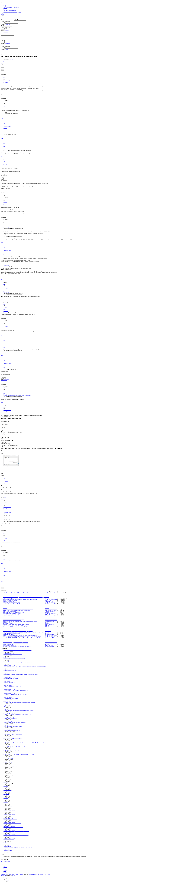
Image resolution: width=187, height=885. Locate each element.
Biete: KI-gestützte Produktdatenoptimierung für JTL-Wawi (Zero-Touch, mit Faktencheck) (17, 592)
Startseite (2, 861)
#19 (4, 559)
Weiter (1, 63)
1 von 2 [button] (2, 64)
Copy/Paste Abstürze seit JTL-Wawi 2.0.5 (9, 638)
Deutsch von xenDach (44, 874)
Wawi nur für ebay (5, 608)
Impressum (5, 870)
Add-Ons (21, 874)
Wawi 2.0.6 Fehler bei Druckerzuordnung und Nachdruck (12, 620)
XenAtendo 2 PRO (3, 875)
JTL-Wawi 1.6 (47, 593)
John (1, 279)
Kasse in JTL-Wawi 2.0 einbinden (7, 623)
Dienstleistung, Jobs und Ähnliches (50, 592)
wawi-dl (2, 138)
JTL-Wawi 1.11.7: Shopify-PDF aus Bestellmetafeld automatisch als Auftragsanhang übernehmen (18, 631)
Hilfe (4, 861)
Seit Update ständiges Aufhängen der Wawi (9, 598)
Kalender (6, 861)
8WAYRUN (14, 875)
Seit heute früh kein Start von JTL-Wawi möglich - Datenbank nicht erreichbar (15, 603)
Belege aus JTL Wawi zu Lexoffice (8, 634)
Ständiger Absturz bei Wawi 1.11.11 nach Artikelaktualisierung (12, 616)
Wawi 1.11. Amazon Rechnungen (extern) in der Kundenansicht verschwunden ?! (15, 643)
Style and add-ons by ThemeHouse (33, 874)
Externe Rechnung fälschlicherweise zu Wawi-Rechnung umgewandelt (14, 746)
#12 (4, 347)
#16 (4, 483)
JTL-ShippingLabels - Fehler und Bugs (51, 620)
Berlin (4, 287)
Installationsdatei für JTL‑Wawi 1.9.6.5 (9, 645)
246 (4, 478)
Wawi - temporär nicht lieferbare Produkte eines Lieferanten (12, 615)
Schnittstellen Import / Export (49, 621)
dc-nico (11, 58)
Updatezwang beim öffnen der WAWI (8, 644)
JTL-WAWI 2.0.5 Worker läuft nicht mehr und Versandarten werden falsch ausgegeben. (16, 624)
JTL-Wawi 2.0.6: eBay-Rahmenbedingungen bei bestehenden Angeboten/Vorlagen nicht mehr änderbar (19, 702)
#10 (4, 309)
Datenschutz (5, 868)
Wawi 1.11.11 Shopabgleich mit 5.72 (8, 627)
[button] (1, 2)
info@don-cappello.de (6, 379)
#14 (4, 393)
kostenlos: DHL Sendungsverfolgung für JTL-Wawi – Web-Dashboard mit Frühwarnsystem (17, 646)
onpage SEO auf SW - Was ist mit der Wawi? (11, 698)
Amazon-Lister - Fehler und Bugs (50, 611)
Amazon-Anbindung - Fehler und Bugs (50, 610)
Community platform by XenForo (10, 874)
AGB (4, 869)
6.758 (4, 143)
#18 (4, 540)
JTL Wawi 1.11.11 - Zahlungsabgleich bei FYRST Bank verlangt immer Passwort (15, 642)
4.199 (4, 284)
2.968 (4, 77)
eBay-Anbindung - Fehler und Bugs (9, 705)
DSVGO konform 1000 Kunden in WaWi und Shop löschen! (13, 827)
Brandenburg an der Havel (7, 80)
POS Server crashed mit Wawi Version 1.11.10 (11, 786)
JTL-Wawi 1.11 (47, 616)
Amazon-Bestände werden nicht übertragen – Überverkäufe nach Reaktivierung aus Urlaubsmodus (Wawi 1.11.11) (20, 782)
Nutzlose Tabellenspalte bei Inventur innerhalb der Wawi (11, 602)
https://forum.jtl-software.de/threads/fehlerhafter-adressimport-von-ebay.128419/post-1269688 (14, 352)
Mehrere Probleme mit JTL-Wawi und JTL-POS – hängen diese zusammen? (14, 612)
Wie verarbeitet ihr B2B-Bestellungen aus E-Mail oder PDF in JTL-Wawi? (14, 604)
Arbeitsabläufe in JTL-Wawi (49, 601)
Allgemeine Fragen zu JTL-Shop (50, 637)
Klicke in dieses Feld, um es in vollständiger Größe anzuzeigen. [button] (13, 135)
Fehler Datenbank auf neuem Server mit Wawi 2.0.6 (11, 614)
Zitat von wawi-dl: (6, 227)
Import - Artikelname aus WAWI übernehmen (10, 600)
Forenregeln (5, 867)
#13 (4, 367)
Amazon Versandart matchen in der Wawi (9, 611)
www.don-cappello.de (4, 380)
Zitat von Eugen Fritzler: (7, 512)
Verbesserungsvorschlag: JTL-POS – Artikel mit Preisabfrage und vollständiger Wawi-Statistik (16, 626)
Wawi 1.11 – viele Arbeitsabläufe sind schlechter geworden (11, 633)
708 (4, 161)
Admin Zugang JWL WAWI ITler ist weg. (9, 622)
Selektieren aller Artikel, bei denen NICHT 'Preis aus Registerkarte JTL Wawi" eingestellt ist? (18, 662)
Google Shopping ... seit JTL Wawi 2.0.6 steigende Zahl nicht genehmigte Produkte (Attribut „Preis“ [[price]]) (20, 599)
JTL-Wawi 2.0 (47, 597)
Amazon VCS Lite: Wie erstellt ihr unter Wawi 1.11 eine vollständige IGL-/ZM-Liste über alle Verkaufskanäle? (20, 635)
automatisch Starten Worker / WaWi (8, 601)
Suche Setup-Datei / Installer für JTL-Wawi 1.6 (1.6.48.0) (12, 593)
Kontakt (9, 861)
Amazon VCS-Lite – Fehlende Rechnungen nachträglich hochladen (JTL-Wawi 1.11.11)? (16, 610)
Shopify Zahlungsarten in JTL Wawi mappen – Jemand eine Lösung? (14, 658)
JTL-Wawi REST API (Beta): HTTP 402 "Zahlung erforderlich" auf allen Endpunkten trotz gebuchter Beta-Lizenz (20, 621)
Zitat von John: (6, 311)
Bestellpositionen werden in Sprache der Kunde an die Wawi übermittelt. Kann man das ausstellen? (18, 609)
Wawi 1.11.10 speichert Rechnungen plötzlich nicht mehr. (12, 613)
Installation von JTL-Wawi (49, 645)
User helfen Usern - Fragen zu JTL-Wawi (51, 599)
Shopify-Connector (48, 631)
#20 (4, 575)
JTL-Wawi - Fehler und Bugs (49, 614)
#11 (4, 328)
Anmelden (2, 864)
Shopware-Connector (48, 600)
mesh (1, 156)
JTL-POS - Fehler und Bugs (8, 790)
